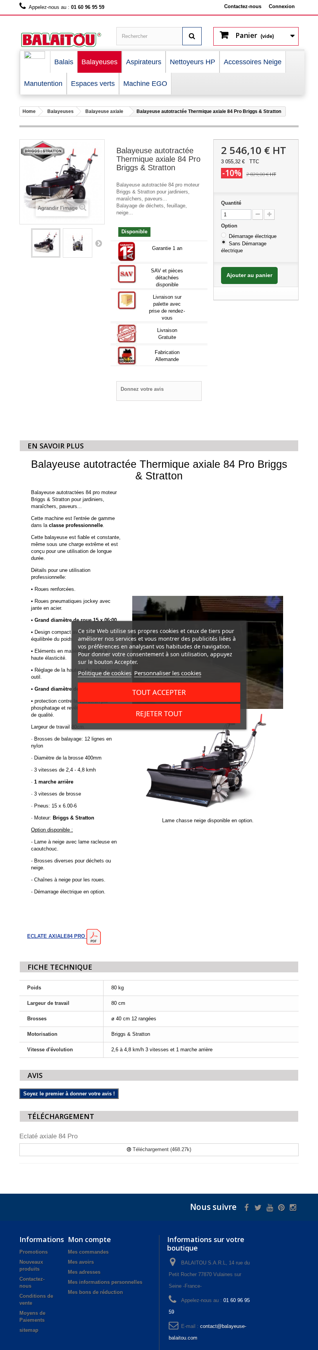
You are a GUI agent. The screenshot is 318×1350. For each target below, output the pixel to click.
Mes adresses (84, 1272)
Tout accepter (159, 692)
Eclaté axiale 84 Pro (48, 1136)
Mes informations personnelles (105, 1282)
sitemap (28, 1330)
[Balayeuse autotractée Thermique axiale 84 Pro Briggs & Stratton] (45, 243)
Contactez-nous (242, 6)
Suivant (98, 243)
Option (230, 226)
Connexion (282, 6)
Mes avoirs (81, 1262)
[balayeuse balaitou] (62, 40)
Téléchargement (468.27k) (161, 1149)
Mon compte (89, 1239)
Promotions (33, 1252)
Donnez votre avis (142, 389)
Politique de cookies (104, 673)
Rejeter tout (159, 713)
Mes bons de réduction (95, 1292)
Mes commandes (88, 1252)
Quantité (231, 203)
